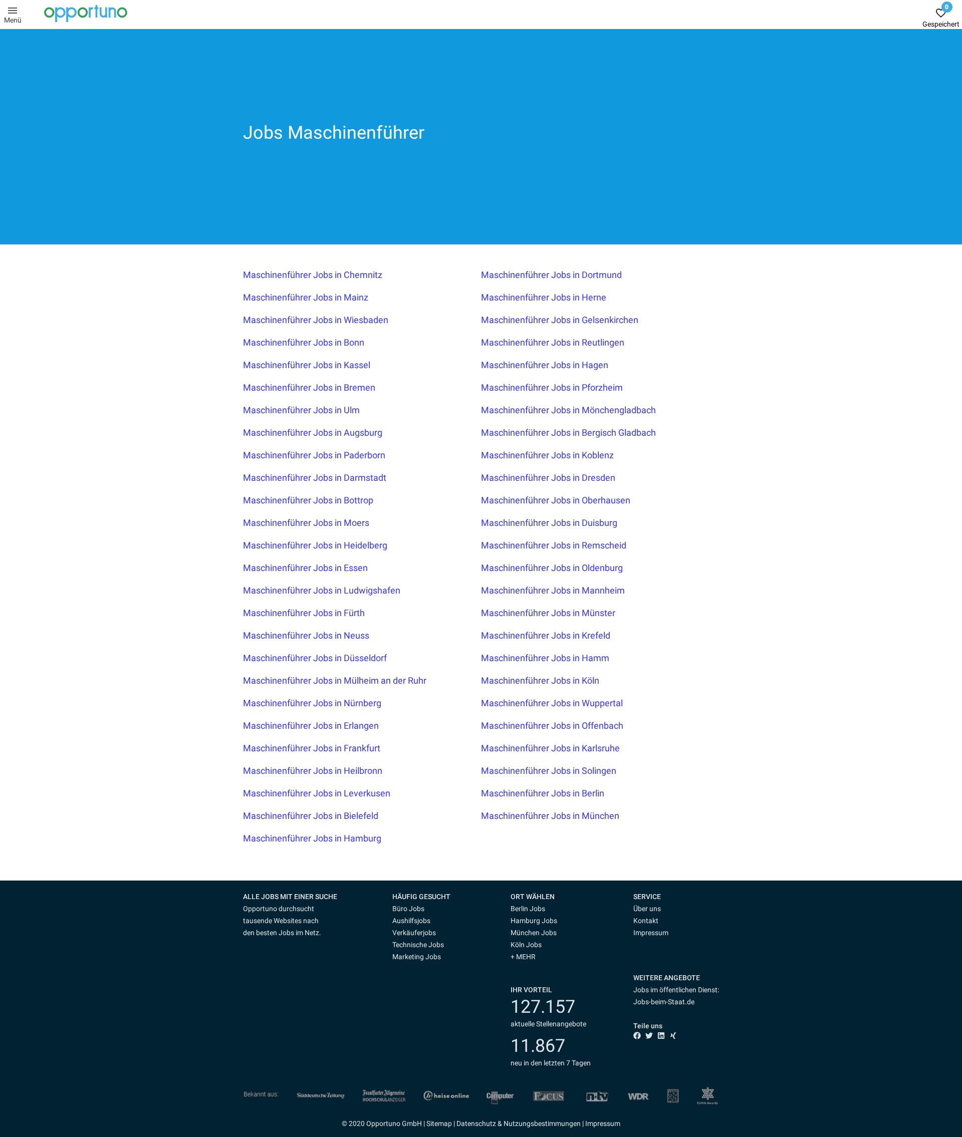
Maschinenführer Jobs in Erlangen (311, 725)
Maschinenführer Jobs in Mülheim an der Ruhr (334, 680)
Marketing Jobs (416, 957)
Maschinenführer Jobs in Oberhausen (555, 500)
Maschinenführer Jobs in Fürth (304, 613)
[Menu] (13, 10)
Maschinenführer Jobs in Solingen (548, 770)
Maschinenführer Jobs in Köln (540, 680)
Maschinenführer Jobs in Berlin (542, 793)
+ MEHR (523, 957)
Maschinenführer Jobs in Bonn (303, 342)
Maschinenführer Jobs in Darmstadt (314, 477)
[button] (429, 897)
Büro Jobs (408, 909)
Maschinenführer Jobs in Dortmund (551, 274)
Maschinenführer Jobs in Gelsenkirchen (559, 320)
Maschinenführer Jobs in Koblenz (547, 455)
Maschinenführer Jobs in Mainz (305, 297)
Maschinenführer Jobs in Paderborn (314, 455)
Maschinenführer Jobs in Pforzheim (552, 387)
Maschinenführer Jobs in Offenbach (552, 725)
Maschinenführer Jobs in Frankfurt (311, 748)
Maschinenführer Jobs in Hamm (545, 658)
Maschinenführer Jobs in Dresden (548, 477)
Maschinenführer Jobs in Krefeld (545, 635)
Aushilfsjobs (411, 921)
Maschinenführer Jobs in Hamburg (312, 838)
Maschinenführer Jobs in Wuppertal (552, 703)
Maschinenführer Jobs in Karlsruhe (550, 748)
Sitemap (439, 1123)
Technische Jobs (418, 945)
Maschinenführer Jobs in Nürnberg (312, 703)
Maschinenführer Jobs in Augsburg (312, 432)
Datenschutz (476, 1123)
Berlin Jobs (528, 909)
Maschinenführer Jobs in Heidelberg (315, 545)
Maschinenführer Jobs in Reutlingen (552, 342)
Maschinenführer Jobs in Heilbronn (312, 770)
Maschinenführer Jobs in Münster (548, 613)
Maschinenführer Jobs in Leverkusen (316, 793)
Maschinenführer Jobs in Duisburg (549, 522)
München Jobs (534, 933)
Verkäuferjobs (414, 933)
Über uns (647, 909)
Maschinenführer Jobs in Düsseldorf (315, 658)
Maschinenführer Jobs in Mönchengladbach (568, 410)
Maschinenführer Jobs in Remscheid (553, 545)
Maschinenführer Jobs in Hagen (544, 365)
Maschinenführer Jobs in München (550, 815)
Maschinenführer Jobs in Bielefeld (310, 815)
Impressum (650, 933)
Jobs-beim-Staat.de (663, 1002)
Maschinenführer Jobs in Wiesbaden (315, 320)
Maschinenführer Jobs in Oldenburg (552, 567)
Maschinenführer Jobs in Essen (305, 567)
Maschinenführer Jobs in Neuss (306, 635)
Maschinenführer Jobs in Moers (306, 522)
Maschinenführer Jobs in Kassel (306, 365)
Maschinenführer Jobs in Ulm (301, 410)
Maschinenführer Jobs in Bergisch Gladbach (568, 432)
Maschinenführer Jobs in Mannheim (553, 590)
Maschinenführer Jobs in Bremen (309, 387)
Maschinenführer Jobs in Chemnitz (312, 274)
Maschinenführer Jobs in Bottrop (308, 500)
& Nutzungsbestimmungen (538, 1123)
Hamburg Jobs (534, 921)
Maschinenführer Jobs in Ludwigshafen (321, 590)
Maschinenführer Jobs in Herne (543, 297)
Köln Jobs (526, 945)
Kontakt (645, 921)
